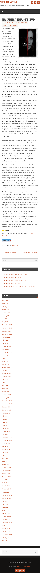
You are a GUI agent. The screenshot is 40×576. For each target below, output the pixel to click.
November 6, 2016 (21, 22)
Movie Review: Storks (9, 252)
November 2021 (7, 352)
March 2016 (5, 513)
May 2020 (5, 386)
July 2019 (5, 416)
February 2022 (6, 346)
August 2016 (6, 501)
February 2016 (6, 516)
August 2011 (6, 528)
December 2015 (7, 522)
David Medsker (9, 22)
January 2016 (6, 519)
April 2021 (5, 361)
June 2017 (5, 480)
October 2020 (6, 376)
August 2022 (6, 337)
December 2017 (7, 471)
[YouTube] (32, 2)
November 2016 (7, 495)
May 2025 (5, 300)
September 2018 (7, 446)
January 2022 (6, 349)
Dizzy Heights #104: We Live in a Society (14, 274)
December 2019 (7, 401)
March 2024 (5, 310)
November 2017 (7, 474)
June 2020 (5, 382)
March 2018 (5, 465)
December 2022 (7, 325)
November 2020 (7, 373)
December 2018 (7, 437)
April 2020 (5, 389)
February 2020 (6, 395)
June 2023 (5, 319)
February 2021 (6, 367)
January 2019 (6, 434)
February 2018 (6, 468)
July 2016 (5, 504)
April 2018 (5, 462)
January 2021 (6, 370)
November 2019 (7, 404)
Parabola (19, 566)
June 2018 (5, 455)
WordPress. (27, 566)
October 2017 (6, 477)
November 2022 (7, 328)
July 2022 (5, 340)
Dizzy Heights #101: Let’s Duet (11, 277)
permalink (15, 245)
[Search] (36, 261)
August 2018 (6, 449)
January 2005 (6, 538)
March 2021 (5, 364)
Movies (15, 25)
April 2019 (5, 425)
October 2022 (6, 331)
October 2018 (6, 443)
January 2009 (6, 531)
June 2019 (5, 419)
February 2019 (6, 431)
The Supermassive (8, 2)
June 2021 (5, 358)
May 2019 (5, 422)
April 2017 (5, 483)
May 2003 (5, 541)
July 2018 (5, 452)
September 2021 (7, 355)
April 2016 (5, 510)
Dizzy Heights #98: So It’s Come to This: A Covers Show (19, 286)
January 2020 (6, 398)
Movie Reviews (7, 25)
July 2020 (5, 379)
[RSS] (38, 2)
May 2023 (5, 322)
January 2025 (6, 307)
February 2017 (6, 489)
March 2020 (5, 392)
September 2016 (7, 498)
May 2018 (5, 458)
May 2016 (5, 507)
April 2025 (5, 304)
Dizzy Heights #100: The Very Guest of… (14, 280)
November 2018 (7, 440)
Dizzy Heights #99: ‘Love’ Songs (11, 283)
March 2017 (5, 486)
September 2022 (7, 334)
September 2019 (7, 410)
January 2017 (6, 492)
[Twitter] (35, 2)
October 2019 (6, 407)
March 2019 (5, 428)
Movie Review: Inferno (30, 252)
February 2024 (6, 313)
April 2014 (5, 525)
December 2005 (7, 534)
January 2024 (6, 316)
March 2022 (5, 343)
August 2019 (6, 413)
